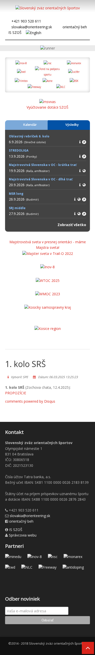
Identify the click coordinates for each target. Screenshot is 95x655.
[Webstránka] (84, 170)
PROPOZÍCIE (15, 393)
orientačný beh (75, 27)
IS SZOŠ (15, 32)
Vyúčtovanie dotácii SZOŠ (47, 107)
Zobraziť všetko (72, 224)
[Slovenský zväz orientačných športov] (47, 9)
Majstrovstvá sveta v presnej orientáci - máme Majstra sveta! (47, 244)
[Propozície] (80, 141)
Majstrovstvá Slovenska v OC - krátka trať (43, 165)
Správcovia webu (22, 535)
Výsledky (72, 125)
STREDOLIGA (18, 150)
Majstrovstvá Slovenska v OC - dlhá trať (40, 179)
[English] (33, 32)
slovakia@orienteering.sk (31, 27)
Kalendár (30, 125)
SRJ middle (17, 208)
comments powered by (30, 401)
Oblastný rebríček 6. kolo (29, 136)
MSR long (16, 193)
